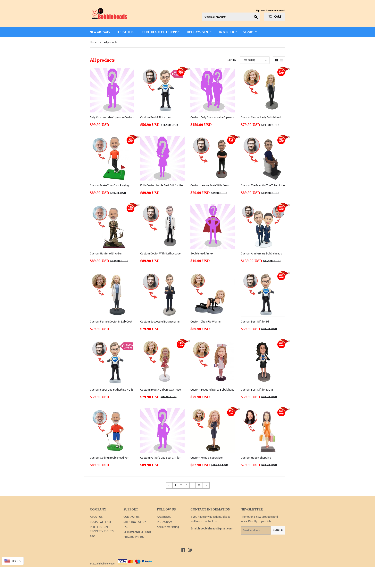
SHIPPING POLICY (134, 521)
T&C (92, 536)
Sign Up (278, 530)
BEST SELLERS (125, 32)
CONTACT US (131, 516)
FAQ (126, 526)
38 (199, 485)
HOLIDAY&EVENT (198, 32)
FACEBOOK (164, 516)
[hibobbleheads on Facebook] (183, 550)
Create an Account (275, 10)
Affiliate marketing (168, 526)
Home (93, 42)
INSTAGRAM (164, 521)
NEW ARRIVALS (100, 32)
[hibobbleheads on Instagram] (190, 550)
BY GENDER (227, 32)
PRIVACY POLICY (133, 537)
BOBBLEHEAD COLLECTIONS (159, 32)
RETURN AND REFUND (137, 532)
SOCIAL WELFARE (101, 521)
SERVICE (249, 32)
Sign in (259, 10)
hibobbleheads (106, 563)
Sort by (232, 59)
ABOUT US (96, 516)
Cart (277, 16)
